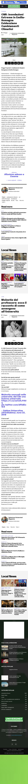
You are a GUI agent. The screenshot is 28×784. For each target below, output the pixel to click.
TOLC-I (3, 202)
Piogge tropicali (6, 200)
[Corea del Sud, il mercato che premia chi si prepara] (20, 277)
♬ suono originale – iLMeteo (14, 180)
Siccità (12, 200)
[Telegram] (18, 63)
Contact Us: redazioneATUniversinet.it (14, 750)
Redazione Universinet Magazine (18, 34)
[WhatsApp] (12, 63)
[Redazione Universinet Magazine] (4, 190)
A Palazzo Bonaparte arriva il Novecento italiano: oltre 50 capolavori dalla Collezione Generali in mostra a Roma (13, 220)
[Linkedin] (15, 63)
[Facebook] (6, 63)
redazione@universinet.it (16, 735)
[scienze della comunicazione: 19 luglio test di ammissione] (4, 684)
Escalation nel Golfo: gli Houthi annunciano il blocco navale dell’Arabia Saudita (7, 266)
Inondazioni (14, 198)
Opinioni (3, 236)
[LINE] (21, 63)
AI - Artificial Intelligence (6, 224)
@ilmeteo (14, 172)
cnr (19, 197)
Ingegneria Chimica (13, 669)
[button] (2, 6)
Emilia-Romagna (6, 198)
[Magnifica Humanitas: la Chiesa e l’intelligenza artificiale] (7, 277)
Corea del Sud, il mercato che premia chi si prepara (20, 285)
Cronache (3, 11)
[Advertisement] (14, 630)
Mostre (2, 217)
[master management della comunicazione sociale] (4, 677)
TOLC (16, 200)
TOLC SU (21, 200)
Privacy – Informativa (13, 749)
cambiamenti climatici (12, 197)
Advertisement (21, 749)
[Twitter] (9, 63)
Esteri (2, 211)
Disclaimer (5, 749)
